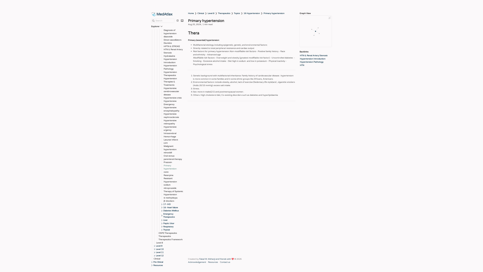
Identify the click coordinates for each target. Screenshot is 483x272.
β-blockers (169, 201)
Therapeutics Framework (171, 239)
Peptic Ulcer (168, 223)
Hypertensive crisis (173, 98)
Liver (165, 220)
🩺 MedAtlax (161, 14)
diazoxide (168, 36)
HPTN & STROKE (172, 46)
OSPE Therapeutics (168, 233)
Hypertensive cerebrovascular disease (171, 91)
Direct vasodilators (172, 40)
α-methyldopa (170, 198)
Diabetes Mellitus (171, 211)
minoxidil (168, 152)
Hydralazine (169, 56)
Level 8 (159, 243)
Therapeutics (165, 236)
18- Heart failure (170, 207)
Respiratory (168, 227)
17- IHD (167, 204)
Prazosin (168, 162)
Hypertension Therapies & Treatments (170, 81)
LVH (166, 143)
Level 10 (160, 249)
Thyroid (166, 230)
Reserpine (168, 175)
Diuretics (168, 43)
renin (166, 172)
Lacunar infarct (171, 140)
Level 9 (159, 246)
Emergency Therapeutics (169, 215)
